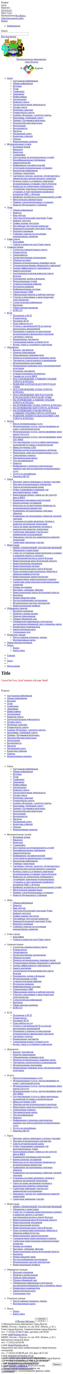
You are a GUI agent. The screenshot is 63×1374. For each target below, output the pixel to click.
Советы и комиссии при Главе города (32, 244)
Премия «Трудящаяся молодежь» (29, 120)
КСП (9, 313)
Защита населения (22, 270)
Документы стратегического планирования (34, 360)
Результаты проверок (23, 286)
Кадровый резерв (21, 146)
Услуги (10, 421)
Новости (17, 212)
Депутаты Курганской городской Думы (32, 218)
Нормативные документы (26, 339)
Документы (13, 347)
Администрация (15, 247)
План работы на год (23, 323)
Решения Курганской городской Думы (32, 228)
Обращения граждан (17, 608)
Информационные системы (26, 289)
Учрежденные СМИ (23, 292)
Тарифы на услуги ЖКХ (25, 376)
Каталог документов (23, 350)
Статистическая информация (27, 302)
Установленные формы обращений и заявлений (37, 265)
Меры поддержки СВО (24, 447)
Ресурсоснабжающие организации (30, 600)
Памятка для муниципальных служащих (33, 202)
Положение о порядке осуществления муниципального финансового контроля (33, 332)
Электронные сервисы (24, 455)
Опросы (17, 139)
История (17, 86)
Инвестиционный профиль (26, 605)
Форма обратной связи (24, 597)
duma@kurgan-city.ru (18, 1345)
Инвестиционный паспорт (26, 566)
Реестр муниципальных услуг (28, 423)
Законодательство (22, 162)
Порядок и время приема (25, 613)
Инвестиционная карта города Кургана (32, 568)
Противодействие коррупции (27, 123)
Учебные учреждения (23, 173)
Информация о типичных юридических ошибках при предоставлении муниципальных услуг (36, 468)
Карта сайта (19, 650)
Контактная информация (25, 170)
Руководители (20, 252)
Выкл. (23, 15)
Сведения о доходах (23, 336)
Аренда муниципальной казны (28, 487)
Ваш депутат (19, 215)
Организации (19, 99)
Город (10, 78)
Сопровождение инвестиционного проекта (34, 579)
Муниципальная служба (19, 144)
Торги (10, 479)
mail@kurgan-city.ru (17, 1334)
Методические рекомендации (27, 199)
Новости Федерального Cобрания (30, 205)
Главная (11, 655)
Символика (18, 91)
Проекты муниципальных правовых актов (34, 263)
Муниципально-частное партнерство (31, 603)
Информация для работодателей (29, 165)
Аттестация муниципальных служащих (32, 168)
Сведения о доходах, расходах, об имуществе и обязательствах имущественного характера (36, 177)
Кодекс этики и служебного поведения (32, 344)
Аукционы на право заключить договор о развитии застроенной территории (33, 522)
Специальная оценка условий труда (31, 342)
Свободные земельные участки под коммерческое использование (30, 533)
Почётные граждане (23, 110)
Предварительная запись (25, 458)
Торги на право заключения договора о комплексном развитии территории (32, 527)
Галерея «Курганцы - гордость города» (32, 115)
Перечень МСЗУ (21, 476)
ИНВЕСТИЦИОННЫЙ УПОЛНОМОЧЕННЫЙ (37, 547)
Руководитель (20, 318)
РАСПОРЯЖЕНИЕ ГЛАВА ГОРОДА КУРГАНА (37, 405)
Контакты (18, 305)
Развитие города (21, 102)
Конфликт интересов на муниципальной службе (37, 197)
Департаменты (20, 255)
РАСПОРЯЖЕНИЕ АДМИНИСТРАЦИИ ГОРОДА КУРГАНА (33, 401)
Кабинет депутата (22, 220)
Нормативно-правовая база (26, 626)
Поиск (10, 645)
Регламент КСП (21, 321)
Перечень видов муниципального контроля (34, 450)
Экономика (18, 94)
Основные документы (24, 371)
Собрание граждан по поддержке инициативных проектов (29, 235)
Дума (9, 207)
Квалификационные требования (29, 160)
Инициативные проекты (25, 141)
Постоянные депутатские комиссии (30, 226)
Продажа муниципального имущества (32, 484)
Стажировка (19, 154)
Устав (15, 88)
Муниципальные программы (27, 363)
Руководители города (23, 112)
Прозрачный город (22, 133)
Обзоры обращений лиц (25, 619)
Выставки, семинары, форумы (28, 590)
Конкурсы (18, 152)
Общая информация (23, 83)
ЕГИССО (17, 310)
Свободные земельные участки (28, 542)
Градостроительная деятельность (29, 104)
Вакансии (18, 149)
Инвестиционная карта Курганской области (35, 561)
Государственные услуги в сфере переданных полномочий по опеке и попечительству (35, 443)
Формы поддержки (22, 587)
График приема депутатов (26, 223)
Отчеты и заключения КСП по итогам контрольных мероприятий (32, 327)
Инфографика (20, 96)
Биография (18, 241)
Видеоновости (20, 128)
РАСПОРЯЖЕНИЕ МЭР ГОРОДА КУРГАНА (36, 408)
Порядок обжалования (24, 352)
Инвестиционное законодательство (30, 576)
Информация (13, 26)
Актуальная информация (25, 81)
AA (3, 10)
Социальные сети (21, 632)
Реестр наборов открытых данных (30, 637)
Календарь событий (23, 136)
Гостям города (20, 107)
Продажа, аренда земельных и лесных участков (36, 481)
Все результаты (8, 36)
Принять (57, 1364)
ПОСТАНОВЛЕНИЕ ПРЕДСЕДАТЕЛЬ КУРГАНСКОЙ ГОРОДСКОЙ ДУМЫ (33, 396)
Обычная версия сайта (12, 18)
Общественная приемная (25, 307)
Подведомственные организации (29, 257)
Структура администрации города (30, 249)
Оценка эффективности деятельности (32, 268)
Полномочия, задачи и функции (29, 278)
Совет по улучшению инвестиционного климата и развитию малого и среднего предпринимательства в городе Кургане (37, 555)
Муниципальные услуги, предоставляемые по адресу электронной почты (36, 427)
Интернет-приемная (23, 231)
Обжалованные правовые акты (28, 355)
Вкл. (17, 15)
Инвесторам (13, 545)
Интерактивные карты (24, 640)
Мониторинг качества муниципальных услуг (35, 452)
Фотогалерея (19, 125)
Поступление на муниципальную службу (33, 157)
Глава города (13, 239)
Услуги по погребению (24, 474)
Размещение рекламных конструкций (31, 500)
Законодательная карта (24, 629)
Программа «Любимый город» (28, 117)
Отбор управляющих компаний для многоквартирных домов (30, 490)
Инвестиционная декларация (27, 563)
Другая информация (23, 460)
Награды (17, 131)
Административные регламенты (29, 373)
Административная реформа (27, 284)
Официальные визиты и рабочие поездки (33, 294)
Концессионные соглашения (27, 503)
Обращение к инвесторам (26, 550)
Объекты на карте (22, 260)
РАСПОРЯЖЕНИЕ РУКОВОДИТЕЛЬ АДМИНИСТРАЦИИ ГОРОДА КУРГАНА (34, 411)
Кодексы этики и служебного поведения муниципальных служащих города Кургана (34, 182)
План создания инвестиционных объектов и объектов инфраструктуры (35, 572)
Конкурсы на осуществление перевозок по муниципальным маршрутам (34, 506)
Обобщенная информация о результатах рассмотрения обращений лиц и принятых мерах (37, 622)
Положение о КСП (22, 315)
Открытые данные (16, 634)
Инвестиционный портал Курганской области (36, 592)
